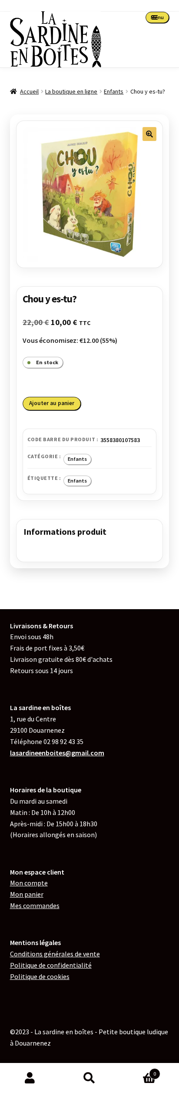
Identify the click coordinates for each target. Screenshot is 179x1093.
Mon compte (29, 882)
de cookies (40, 976)
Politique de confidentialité (51, 965)
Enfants (113, 91)
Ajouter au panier (51, 403)
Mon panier (26, 894)
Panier (137, 1070)
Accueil (29, 91)
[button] (149, 134)
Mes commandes (35, 905)
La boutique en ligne (71, 91)
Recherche (89, 1078)
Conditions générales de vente (55, 953)
